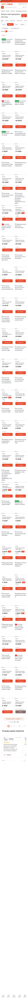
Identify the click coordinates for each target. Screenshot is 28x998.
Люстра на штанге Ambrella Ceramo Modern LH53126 (19, 117)
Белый (3, 35)
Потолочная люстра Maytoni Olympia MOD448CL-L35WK (6, 117)
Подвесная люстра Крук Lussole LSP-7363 (19, 456)
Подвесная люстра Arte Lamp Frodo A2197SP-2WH (19, 363)
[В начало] (3, 726)
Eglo (3, 269)
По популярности (15, 28)
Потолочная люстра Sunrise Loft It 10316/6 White (7, 210)
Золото (3, 24)
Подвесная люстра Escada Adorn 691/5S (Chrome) (7, 641)
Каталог (8, 11)
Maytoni (3, 84)
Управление (20, 20)
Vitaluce (3, 576)
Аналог (20, 711)
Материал (12, 20)
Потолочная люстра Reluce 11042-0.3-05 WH (7, 148)
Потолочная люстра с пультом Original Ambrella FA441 (7, 241)
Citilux (16, 638)
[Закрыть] (26, 1)
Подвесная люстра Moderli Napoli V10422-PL (20, 579)
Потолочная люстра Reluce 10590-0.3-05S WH (20, 518)
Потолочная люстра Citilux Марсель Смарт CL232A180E (20, 641)
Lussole (16, 453)
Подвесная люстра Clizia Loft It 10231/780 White (20, 241)
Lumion (3, 546)
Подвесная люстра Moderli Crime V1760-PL (20, 610)
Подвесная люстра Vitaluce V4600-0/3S (7, 579)
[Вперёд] (22, 726)
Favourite (17, 391)
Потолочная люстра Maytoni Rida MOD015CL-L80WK (6, 179)
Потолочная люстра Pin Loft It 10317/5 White (20, 302)
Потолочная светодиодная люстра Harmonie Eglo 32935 (7, 271)
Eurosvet (17, 84)
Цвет (2, 20)
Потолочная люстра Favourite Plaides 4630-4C (20, 425)
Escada (16, 53)
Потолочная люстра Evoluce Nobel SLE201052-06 (6, 302)
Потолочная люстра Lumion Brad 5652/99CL (6, 548)
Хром (16, 24)
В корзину (7, 65)
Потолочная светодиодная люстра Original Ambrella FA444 (7, 333)
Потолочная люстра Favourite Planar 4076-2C (20, 394)
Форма (6, 20)
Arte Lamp (17, 330)
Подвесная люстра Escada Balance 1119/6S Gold (6, 456)
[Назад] (6, 726)
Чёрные (22, 24)
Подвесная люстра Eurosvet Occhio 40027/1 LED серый (19, 87)
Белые (9, 24)
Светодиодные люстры (21, 11)
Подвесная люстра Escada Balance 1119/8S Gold (19, 179)
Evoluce (3, 300)
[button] (5, 35)
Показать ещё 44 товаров (13, 718)
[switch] (5, 31)
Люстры (13, 11)
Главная (3, 11)
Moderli (16, 576)
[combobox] (16, 7)
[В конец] (25, 726)
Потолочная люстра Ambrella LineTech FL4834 (6, 425)
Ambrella (4, 53)
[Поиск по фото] (23, 7)
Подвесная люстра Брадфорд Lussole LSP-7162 (19, 487)
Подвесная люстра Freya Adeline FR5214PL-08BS (6, 363)
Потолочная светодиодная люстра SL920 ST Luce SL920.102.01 (7, 394)
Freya (3, 361)
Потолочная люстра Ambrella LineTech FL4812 (6, 702)
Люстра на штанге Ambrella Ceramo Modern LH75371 (6, 56)
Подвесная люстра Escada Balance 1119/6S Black (19, 702)
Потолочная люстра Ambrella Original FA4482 (6, 672)
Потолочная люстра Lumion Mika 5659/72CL (20, 548)
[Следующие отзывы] (24, 760)
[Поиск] (25, 7)
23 (19, 726)
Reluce (3, 145)
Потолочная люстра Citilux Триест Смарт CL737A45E (20, 672)
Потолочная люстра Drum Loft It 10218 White (20, 271)
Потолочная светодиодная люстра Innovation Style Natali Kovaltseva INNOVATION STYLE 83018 (20, 210)
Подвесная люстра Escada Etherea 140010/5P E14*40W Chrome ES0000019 (20, 56)
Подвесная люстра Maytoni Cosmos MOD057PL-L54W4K (7, 87)
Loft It (3, 207)
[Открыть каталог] (2, 7)
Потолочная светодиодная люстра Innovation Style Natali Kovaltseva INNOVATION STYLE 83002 (7, 487)
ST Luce (3, 391)
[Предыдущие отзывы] (21, 760)
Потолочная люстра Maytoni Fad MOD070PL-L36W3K (20, 148)
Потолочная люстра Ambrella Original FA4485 (6, 610)
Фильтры (6, 28)
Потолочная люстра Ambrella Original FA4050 (6, 518)
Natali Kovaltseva (18, 207)
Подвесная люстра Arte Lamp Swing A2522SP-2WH (19, 333)
